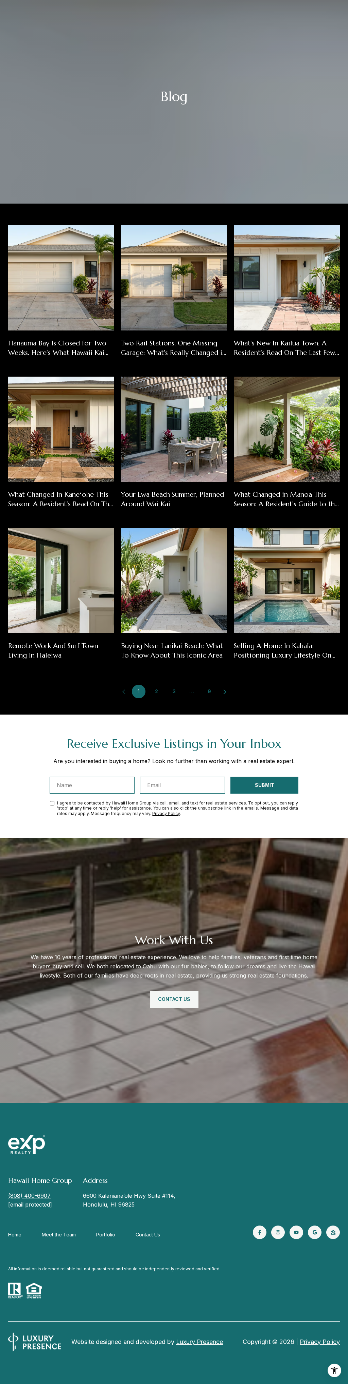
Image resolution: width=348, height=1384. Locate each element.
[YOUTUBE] (296, 1232)
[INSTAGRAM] (278, 1232)
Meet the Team (59, 1234)
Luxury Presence (199, 1341)
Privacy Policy (166, 813)
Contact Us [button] (174, 999)
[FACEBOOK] (259, 1232)
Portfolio (105, 1234)
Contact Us (148, 1234)
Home (14, 1234)
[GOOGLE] (314, 1232)
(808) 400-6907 (29, 1195)
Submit (264, 785)
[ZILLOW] (333, 1232)
